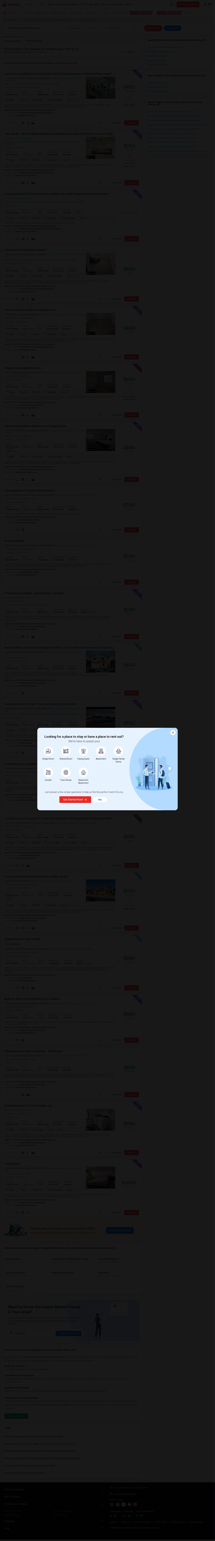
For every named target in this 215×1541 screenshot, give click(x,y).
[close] (173, 732)
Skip (100, 799)
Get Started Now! (73, 799)
